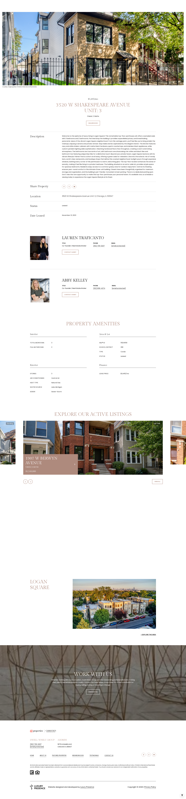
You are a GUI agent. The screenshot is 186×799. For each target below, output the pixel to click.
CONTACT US (109, 755)
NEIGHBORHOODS (78, 755)
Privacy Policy (150, 787)
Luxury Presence (87, 787)
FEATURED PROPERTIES (59, 755)
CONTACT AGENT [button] (70, 252)
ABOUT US (43, 755)
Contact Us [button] (93, 692)
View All (157, 481)
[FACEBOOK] (144, 755)
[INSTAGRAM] (149, 755)
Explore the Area (149, 635)
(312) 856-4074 (99, 288)
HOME (32, 755)
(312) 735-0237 (99, 246)
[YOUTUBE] (154, 755)
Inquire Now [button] (93, 123)
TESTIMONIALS (94, 755)
